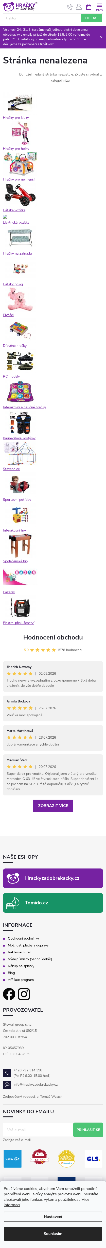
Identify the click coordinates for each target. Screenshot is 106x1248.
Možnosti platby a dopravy (28, 945)
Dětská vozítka (14, 210)
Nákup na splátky (21, 966)
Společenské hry (15, 561)
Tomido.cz (36, 902)
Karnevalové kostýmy (19, 438)
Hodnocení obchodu (53, 637)
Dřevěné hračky (15, 345)
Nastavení (53, 1216)
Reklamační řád (19, 952)
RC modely (11, 376)
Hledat (91, 18)
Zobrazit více (53, 805)
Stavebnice (11, 469)
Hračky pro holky (16, 148)
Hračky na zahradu (17, 253)
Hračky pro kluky (16, 117)
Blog (11, 973)
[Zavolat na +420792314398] (70, 7)
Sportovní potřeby (17, 499)
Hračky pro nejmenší (19, 179)
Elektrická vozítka (16, 222)
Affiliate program (21, 980)
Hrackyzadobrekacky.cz (52, 878)
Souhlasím (53, 1233)
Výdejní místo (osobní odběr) (30, 959)
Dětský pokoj (13, 284)
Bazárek (9, 592)
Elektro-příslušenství (18, 623)
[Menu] (99, 6)
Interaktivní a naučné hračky (24, 407)
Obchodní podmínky (23, 939)
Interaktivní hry (14, 530)
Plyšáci (8, 315)
